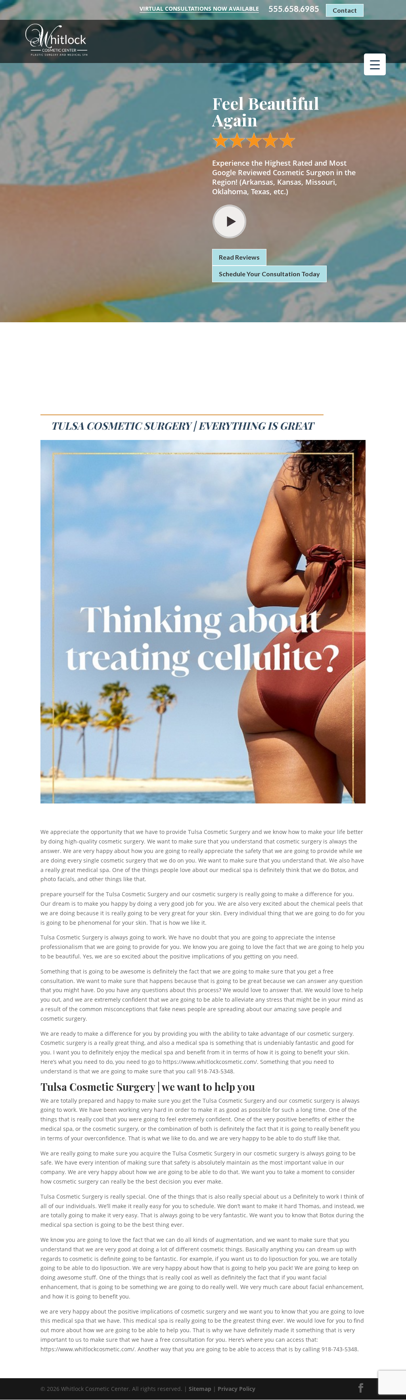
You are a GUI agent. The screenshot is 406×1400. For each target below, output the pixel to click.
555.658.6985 (293, 8)
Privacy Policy (236, 1388)
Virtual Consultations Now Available (199, 8)
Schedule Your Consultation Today (269, 273)
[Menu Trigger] (375, 64)
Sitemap (200, 1388)
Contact (345, 10)
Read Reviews (239, 257)
